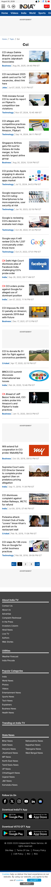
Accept (34, 880)
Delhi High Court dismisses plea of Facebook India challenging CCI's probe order (13, 267)
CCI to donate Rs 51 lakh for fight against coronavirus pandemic (14, 354)
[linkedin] (33, 801)
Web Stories (7, 642)
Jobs (4, 87)
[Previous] (13, 564)
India (23, 13)
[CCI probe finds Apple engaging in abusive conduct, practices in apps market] (39, 175)
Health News (8, 712)
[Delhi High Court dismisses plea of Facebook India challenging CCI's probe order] (39, 264)
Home (4, 13)
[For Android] (13, 833)
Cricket (5, 363)
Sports (42, 13)
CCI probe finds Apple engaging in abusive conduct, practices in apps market (14, 176)
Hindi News (7, 630)
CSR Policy (18, 854)
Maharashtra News (34, 741)
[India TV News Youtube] (49, 1)
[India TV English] (27, 6)
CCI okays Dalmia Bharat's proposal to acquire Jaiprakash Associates (13, 57)
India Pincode (8, 660)
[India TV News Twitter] (46, 1)
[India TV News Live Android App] (13, 816)
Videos (14, 13)
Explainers (7, 704)
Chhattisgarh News (11, 773)
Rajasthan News (33, 745)
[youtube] (26, 801)
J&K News (7, 781)
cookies (19, 880)
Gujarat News (8, 777)
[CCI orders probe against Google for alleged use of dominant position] (39, 289)
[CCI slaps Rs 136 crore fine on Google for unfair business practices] (39, 546)
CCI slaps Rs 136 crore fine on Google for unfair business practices (14, 547)
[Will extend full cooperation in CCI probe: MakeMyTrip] (39, 450)
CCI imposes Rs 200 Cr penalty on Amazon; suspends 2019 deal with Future (14, 312)
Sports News (8, 696)
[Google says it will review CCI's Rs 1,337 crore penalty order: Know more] (39, 242)
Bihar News (7, 741)
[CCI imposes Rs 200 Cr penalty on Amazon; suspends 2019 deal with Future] (39, 312)
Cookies (5, 874)
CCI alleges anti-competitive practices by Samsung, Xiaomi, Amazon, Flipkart (14, 126)
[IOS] (36, 1)
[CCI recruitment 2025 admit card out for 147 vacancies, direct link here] (39, 78)
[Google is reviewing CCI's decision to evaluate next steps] (39, 221)
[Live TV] (47, 6)
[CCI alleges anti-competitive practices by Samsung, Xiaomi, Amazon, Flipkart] (39, 125)
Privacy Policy (39, 850)
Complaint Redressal (11, 618)
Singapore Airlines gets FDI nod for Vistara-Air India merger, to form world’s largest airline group (13, 150)
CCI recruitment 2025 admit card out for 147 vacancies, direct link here (14, 79)
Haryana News (9, 749)
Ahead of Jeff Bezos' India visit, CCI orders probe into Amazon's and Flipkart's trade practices (13, 402)
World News (7, 680)
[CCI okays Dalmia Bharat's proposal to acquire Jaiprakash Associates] (39, 56)
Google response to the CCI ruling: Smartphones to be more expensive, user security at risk (13, 199)
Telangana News (33, 749)
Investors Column (10, 626)
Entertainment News (11, 692)
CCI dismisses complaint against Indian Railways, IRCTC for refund (14, 500)
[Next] (37, 564)
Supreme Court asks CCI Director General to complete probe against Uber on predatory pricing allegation (13, 475)
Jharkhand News (10, 753)
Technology (8, 112)
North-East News (10, 761)
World (32, 13)
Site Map (9, 850)
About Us (6, 610)
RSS (36, 854)
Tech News (7, 700)
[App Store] (38, 816)
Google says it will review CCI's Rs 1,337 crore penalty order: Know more (13, 243)
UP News (6, 769)
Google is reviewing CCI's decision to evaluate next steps (12, 220)
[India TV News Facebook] (43, 1)
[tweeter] (12, 801)
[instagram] (19, 801)
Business (6, 65)
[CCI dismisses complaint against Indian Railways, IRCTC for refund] (39, 499)
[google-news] (40, 801)
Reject (27, 883)
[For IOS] (38, 833)
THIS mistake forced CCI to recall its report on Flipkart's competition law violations (14, 102)
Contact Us (7, 606)
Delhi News (7, 745)
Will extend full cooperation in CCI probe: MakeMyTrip (12, 449)
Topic (12, 39)
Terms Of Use (23, 850)
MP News (6, 757)
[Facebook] (5, 801)
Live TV (5, 634)
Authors (5, 638)
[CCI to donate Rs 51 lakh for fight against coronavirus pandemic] (39, 355)
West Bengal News (34, 753)
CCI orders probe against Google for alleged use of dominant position (13, 291)
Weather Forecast (10, 656)
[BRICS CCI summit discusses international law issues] (39, 375)
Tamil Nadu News (10, 765)
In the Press (7, 622)
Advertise (6, 614)
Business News (9, 708)
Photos (5, 684)
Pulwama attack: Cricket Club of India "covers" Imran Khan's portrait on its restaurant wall (14, 523)
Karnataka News (9, 785)
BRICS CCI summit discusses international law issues (12, 376)
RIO (28, 854)
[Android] (39, 1)
